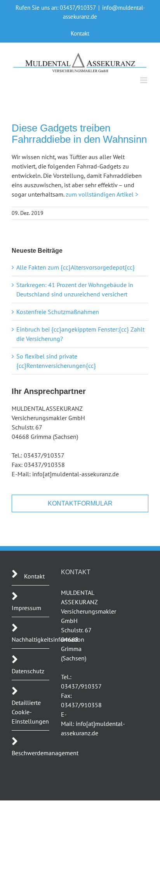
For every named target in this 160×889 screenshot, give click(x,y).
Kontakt (34, 576)
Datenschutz (28, 671)
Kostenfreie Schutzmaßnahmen (57, 312)
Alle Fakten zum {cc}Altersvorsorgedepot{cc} (75, 267)
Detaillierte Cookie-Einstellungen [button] (30, 712)
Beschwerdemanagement (45, 753)
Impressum (26, 608)
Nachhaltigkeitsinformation (48, 639)
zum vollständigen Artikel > (102, 194)
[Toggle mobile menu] (144, 80)
